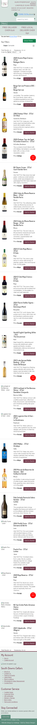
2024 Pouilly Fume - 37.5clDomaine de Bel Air (22, 524)
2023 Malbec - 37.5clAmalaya (20, 445)
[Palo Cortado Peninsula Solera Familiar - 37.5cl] (4, 506)
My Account (21, 8)
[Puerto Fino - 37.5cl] (6, 548)
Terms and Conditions (11, 702)
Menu (4, 23)
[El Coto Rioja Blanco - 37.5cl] (4, 258)
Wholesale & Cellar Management (14, 681)
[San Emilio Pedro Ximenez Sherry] (6, 605)
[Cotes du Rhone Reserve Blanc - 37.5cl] (4, 202)
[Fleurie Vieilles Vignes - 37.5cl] (4, 312)
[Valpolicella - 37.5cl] (6, 627)
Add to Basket (30, 79)
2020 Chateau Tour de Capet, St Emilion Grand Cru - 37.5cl (23, 140)
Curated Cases (8, 692)
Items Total (25, 14)
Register (30, 8)
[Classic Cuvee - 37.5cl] (4, 176)
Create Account (9, 660)
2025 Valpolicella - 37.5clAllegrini (22, 629)
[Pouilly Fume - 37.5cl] (6, 522)
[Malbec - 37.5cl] (4, 453)
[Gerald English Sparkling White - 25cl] (4, 341)
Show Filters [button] (28, 41)
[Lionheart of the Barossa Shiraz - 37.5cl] (6, 388)
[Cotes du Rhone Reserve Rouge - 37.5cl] (4, 230)
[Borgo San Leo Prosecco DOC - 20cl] (4, 95)
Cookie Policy (8, 683)
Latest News (8, 677)
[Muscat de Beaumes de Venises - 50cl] (4, 479)
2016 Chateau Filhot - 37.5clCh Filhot (23, 114)
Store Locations (9, 679)
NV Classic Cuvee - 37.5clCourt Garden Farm (22, 168)
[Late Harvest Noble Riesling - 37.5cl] (4, 369)
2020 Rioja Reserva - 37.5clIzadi (23, 576)
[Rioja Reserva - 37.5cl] (6, 574)
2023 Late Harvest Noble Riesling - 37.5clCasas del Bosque (22, 362)
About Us (7, 671)
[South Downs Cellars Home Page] (4, 3)
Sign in (13, 8)
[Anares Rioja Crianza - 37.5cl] (4, 67)
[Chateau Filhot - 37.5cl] (4, 123)
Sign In (6, 658)
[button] (33, 46)
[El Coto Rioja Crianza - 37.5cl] (4, 286)
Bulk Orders (7, 700)
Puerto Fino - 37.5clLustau (20, 550)
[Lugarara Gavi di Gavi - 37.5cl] (6, 415)
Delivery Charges (9, 698)
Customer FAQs (9, 694)
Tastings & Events (9, 675)
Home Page (13, 36)
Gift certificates (8, 696)
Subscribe (5, 717)
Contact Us (15, 10)
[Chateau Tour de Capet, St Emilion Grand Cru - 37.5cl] (4, 148)
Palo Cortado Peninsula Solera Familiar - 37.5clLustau (24, 499)
